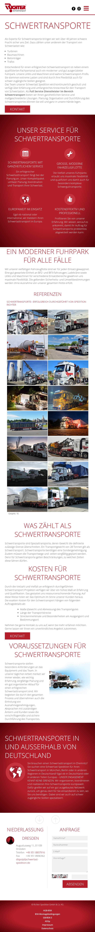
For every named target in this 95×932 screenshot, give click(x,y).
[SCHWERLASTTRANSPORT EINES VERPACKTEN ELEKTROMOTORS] (32, 499)
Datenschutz (47, 928)
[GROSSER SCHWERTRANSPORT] (32, 347)
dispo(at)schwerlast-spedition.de (27, 861)
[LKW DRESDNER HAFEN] (32, 448)
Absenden (75, 884)
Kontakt (17, 109)
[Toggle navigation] (86, 8)
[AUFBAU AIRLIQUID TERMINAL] (32, 372)
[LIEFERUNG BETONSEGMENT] (32, 321)
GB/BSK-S (47, 917)
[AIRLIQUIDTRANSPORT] (32, 397)
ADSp (47, 921)
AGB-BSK (47, 910)
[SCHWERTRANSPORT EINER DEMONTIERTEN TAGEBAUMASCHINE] (32, 474)
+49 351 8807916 (35, 852)
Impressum (47, 924)
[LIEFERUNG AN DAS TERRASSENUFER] (32, 423)
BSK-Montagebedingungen (47, 914)
